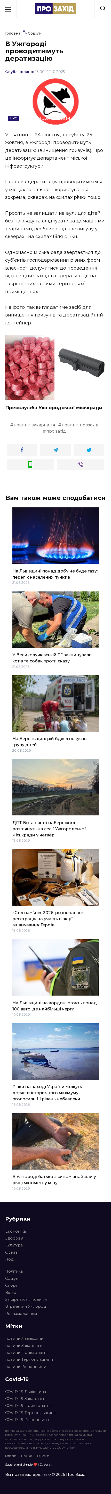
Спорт (11, 1285)
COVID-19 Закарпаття (25, 1398)
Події (10, 1259)
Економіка (15, 1231)
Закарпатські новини (26, 1299)
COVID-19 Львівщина (25, 1391)
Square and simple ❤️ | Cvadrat (28, 1464)
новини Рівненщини (25, 1366)
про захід (56, 431)
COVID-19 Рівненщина (27, 1419)
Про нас (27, 1456)
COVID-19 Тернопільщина (30, 1412)
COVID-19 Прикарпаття (28, 1405)
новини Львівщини (24, 1338)
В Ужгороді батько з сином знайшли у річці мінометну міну (54, 1179)
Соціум (12, 1278)
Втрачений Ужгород (25, 1306)
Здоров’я (14, 1238)
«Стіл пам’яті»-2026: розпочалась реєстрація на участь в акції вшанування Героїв (48, 918)
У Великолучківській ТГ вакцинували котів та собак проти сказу (52, 657)
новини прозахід (80, 425)
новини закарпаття (34, 425)
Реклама (43, 1456)
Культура (14, 1245)
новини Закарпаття (24, 1345)
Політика (14, 1271)
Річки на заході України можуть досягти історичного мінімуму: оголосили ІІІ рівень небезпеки (47, 1092)
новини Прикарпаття (26, 1352)
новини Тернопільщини (29, 1359)
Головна (11, 1456)
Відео (10, 1292)
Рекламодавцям (21, 1313)
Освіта (11, 1252)
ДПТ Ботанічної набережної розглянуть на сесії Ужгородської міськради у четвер (49, 828)
